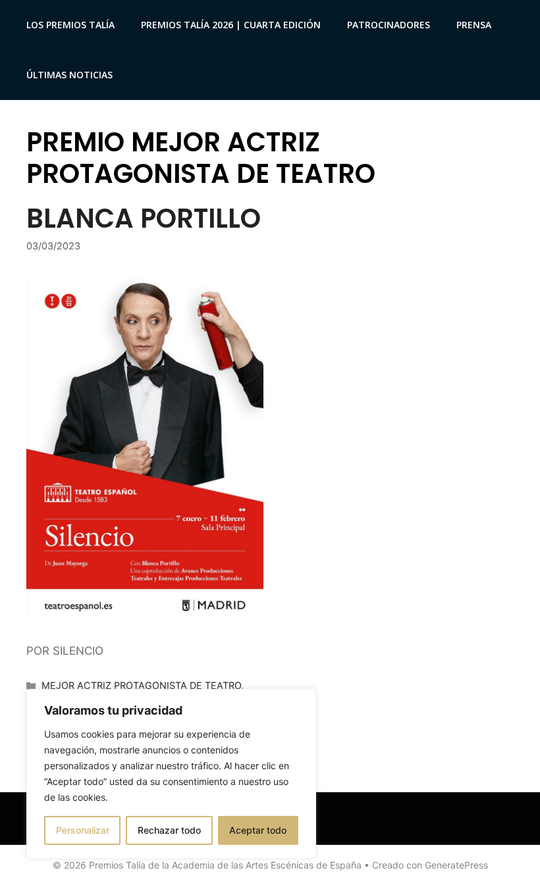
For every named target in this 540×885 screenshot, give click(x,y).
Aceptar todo (257, 830)
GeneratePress (456, 865)
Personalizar (82, 830)
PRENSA (473, 24)
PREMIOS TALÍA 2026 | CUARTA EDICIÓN (231, 24)
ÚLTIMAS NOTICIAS (69, 74)
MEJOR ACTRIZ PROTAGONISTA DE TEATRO (141, 685)
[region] (171, 774)
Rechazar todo (169, 830)
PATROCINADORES (388, 24)
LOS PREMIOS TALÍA (70, 24)
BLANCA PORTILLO (143, 218)
